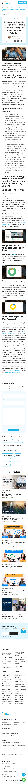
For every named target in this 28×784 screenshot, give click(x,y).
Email (5, 400)
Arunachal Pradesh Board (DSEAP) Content (19, 654)
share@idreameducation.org (14, 372)
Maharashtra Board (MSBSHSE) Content (20, 685)
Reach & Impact (6, 742)
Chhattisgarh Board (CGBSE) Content (7, 666)
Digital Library (5, 733)
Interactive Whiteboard (15, 731)
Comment (6, 407)
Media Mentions (16, 742)
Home (3, 7)
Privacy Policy (18, 754)
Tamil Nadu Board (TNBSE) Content (6, 698)
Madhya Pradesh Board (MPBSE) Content (6, 685)
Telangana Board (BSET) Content (19, 698)
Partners (10, 754)
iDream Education (14, 19)
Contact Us (4, 757)
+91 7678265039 (6, 766)
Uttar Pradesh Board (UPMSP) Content (7, 702)
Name (5, 393)
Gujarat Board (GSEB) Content (7, 670)
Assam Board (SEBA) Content (7, 658)
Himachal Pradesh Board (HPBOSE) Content (6, 675)
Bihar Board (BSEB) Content (7, 662)
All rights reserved (16, 780)
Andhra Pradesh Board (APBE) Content (7, 653)
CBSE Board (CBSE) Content (20, 662)
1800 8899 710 (5, 774)
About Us (4, 754)
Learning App (5, 736)
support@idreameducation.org (9, 771)
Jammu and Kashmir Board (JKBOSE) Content (20, 675)
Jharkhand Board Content (6, 680)
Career (11, 757)
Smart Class (5, 731)
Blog (8, 7)
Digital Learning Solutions (8, 745)
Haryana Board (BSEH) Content (20, 670)
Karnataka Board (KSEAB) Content (19, 680)
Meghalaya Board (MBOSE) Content (6, 690)
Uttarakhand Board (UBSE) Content (19, 702)
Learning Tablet (14, 733)
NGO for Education (21, 745)
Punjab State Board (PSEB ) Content (7, 694)
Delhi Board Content (20, 666)
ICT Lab (12, 736)
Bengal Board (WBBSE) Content (19, 658)
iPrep (14, 254)
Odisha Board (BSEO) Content (20, 690)
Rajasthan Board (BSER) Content (19, 694)
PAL (24, 731)
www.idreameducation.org (14, 370)
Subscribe (13, 633)
